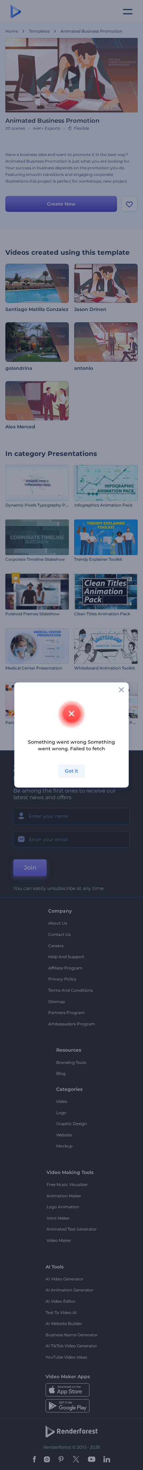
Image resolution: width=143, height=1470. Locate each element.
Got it (71, 771)
